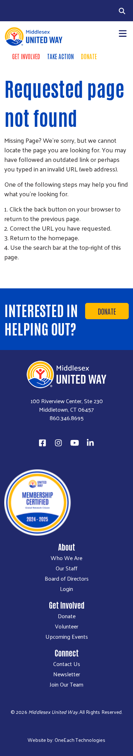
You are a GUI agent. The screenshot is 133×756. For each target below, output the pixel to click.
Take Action (60, 56)
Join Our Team (66, 684)
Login (66, 589)
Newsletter (66, 674)
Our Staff (66, 568)
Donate (89, 56)
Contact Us (66, 664)
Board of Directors (67, 578)
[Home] (33, 36)
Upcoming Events (66, 637)
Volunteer (66, 626)
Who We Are (66, 558)
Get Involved (26, 56)
